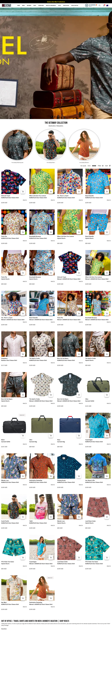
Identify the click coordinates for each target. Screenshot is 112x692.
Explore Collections (56, 1)
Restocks (66, 5)
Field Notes (74, 5)
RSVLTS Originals (51, 5)
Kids (34, 5)
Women (29, 5)
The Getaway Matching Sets (17, 162)
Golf (59, 5)
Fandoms (41, 5)
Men (23, 5)
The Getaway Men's (51, 162)
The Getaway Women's (84, 162)
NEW (18, 5)
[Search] (99, 5)
